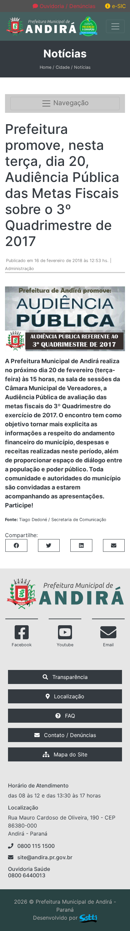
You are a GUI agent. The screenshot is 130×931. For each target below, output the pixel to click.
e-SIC (118, 6)
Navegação (70, 103)
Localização (68, 696)
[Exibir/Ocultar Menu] (115, 26)
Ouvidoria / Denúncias (66, 6)
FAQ (69, 715)
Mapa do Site (69, 754)
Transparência (69, 677)
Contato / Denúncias (69, 735)
